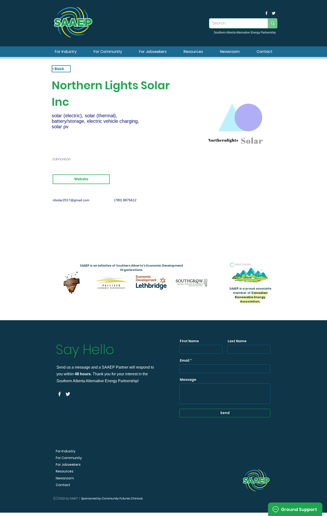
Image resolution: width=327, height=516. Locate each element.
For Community (69, 457)
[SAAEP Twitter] (273, 13)
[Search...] (272, 23)
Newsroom (65, 478)
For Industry (65, 451)
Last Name (237, 341)
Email (184, 360)
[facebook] (266, 13)
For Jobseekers (68, 464)
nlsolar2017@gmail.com (71, 200)
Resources (64, 471)
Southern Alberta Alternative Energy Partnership (245, 32)
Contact (63, 484)
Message (188, 379)
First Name (189, 341)
